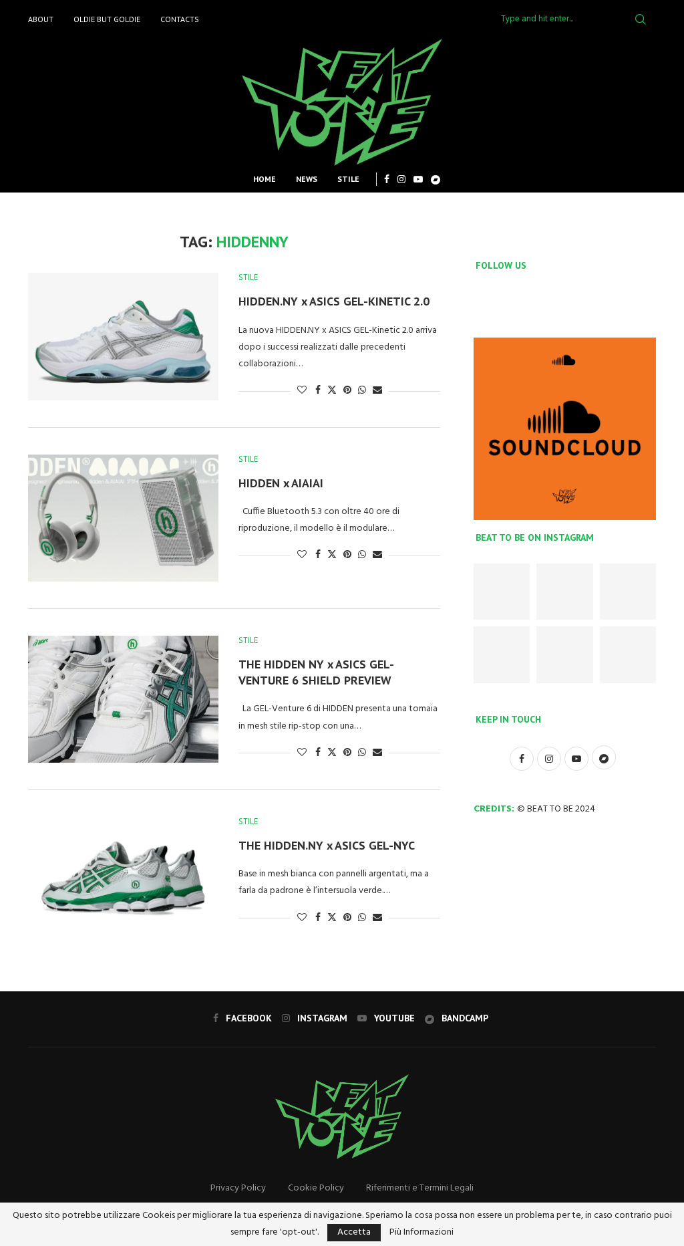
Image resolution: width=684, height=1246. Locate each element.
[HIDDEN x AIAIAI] (123, 518)
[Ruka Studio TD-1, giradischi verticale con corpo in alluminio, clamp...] (564, 654)
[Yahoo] (435, 179)
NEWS (306, 179)
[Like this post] (302, 390)
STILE (348, 179)
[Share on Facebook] (318, 390)
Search (640, 19)
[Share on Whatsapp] (362, 390)
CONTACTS (179, 19)
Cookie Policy (316, 1188)
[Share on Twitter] (332, 390)
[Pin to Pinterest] (347, 390)
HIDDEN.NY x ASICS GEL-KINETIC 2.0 (334, 301)
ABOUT (40, 19)
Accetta (354, 1232)
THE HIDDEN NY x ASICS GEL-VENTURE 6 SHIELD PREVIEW (316, 672)
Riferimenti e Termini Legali (420, 1188)
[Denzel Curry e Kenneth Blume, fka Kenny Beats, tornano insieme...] (564, 591)
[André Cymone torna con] (501, 654)
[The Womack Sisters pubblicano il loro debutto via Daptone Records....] (627, 591)
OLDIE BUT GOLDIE (106, 19)
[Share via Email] (377, 390)
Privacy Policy (238, 1188)
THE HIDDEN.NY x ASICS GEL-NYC (326, 845)
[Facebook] (386, 179)
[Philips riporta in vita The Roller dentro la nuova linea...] (627, 654)
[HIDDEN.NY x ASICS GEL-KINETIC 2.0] (123, 336)
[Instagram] (401, 179)
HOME (264, 179)
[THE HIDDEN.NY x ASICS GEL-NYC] (123, 880)
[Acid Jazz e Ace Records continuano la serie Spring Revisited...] (501, 591)
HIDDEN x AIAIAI (280, 483)
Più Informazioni (421, 1232)
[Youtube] (418, 179)
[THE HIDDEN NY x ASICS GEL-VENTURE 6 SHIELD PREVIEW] (123, 699)
